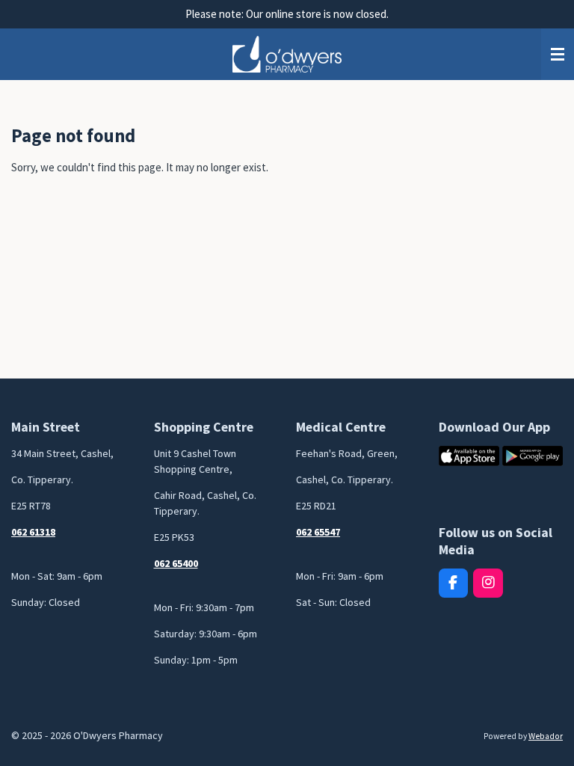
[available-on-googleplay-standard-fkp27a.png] (532, 456)
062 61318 (33, 532)
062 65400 (176, 563)
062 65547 (318, 532)
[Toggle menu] (557, 54)
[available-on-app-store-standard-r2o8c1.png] (469, 456)
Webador (545, 736)
